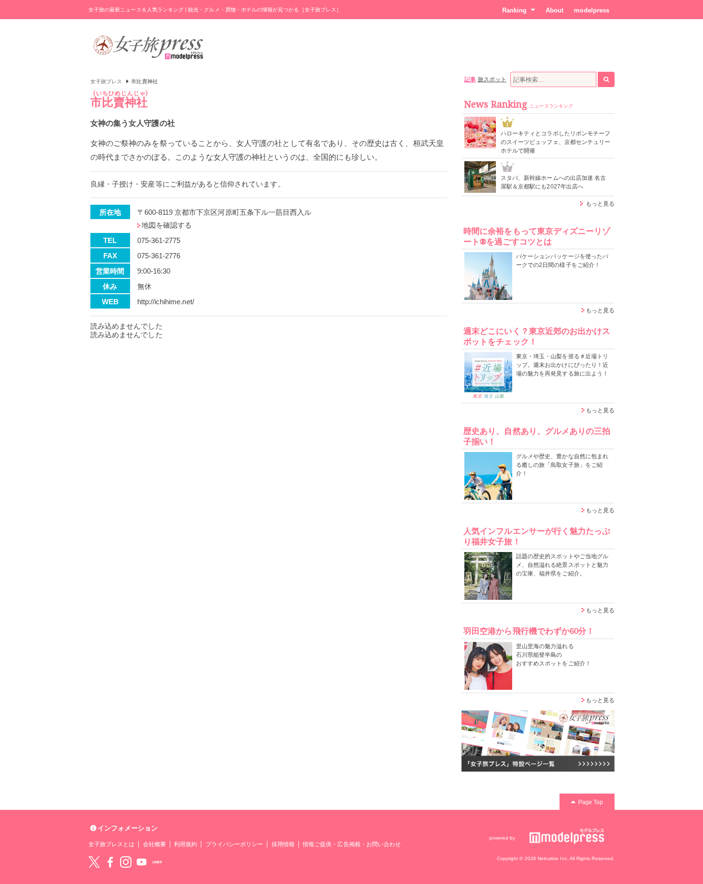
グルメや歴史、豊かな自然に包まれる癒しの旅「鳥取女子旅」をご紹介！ (562, 465)
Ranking (514, 10)
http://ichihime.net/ (165, 302)
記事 (470, 79)
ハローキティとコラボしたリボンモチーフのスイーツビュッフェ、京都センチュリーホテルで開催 (555, 142)
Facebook (110, 862)
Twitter (94, 862)
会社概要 (154, 844)
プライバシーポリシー (235, 844)
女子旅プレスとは (111, 844)
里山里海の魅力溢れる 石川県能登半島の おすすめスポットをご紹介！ (553, 655)
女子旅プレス (106, 81)
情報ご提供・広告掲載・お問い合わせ (352, 844)
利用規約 (185, 844)
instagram (126, 862)
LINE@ (157, 862)
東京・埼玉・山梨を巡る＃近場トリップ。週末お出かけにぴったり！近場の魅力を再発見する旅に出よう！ (562, 365)
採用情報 (283, 844)
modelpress (591, 10)
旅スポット (492, 79)
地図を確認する (167, 225)
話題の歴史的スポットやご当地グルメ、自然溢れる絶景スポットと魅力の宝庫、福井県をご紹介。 (562, 565)
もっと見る (600, 203)
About (554, 10)
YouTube (141, 862)
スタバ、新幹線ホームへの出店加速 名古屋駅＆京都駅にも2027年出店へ (553, 182)
